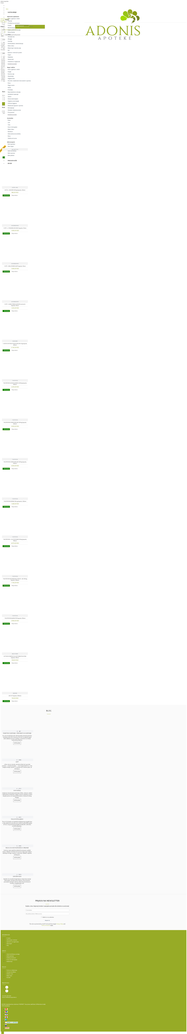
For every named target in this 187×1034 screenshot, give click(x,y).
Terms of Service (45, 925)
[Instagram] (6, 987)
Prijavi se (47, 920)
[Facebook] (6, 990)
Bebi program (11, 142)
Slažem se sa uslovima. (48, 917)
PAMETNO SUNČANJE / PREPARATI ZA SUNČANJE (17, 733)
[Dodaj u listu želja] (2, 155)
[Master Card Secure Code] (7, 1028)
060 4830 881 (7, 996)
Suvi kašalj (17, 790)
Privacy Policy (59, 924)
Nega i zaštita (11, 67)
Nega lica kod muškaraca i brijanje (17, 848)
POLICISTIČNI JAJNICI (17, 819)
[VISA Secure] (6, 1025)
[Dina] (6, 1017)
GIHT (17, 762)
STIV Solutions (6, 1006)
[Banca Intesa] (11, 1023)
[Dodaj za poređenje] (7, 155)
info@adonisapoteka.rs (11, 997)
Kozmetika (10, 118)
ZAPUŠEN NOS (17, 876)
